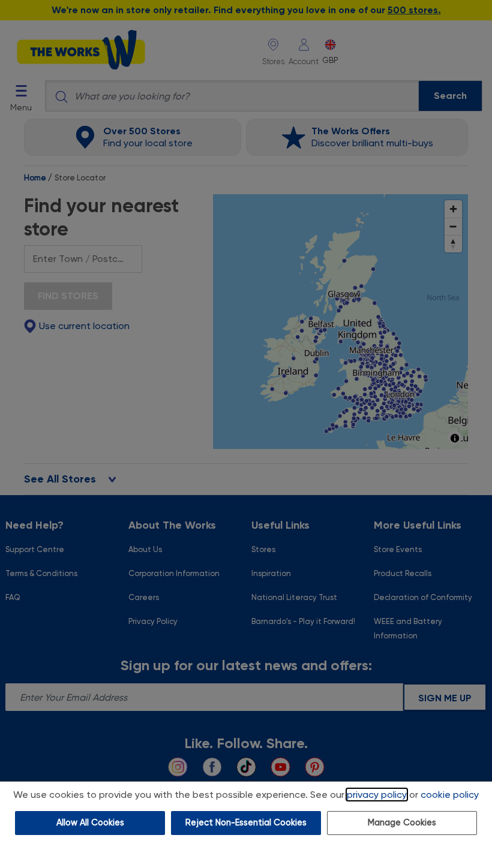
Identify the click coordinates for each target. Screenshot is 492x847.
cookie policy (450, 794)
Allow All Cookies (90, 823)
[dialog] (246, 814)
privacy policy (377, 794)
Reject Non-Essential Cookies (246, 823)
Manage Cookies (402, 823)
